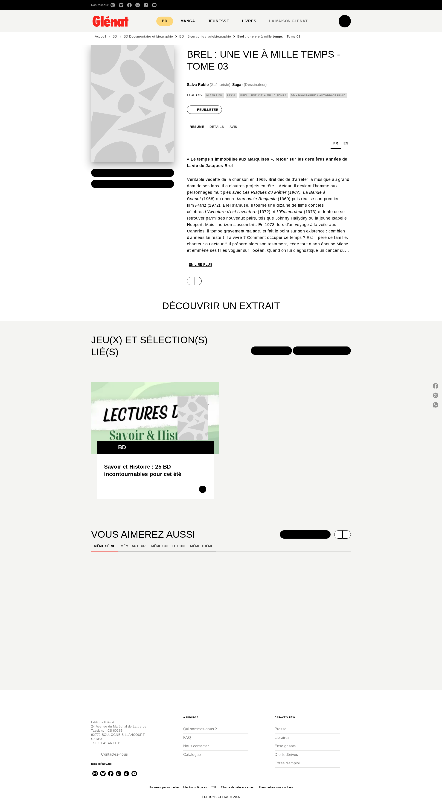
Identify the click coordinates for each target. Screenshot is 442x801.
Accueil (100, 36)
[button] (286, 5)
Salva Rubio (208, 85)
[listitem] (113, 5)
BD (115, 36)
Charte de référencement (238, 787)
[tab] (164, 21)
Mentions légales (195, 787)
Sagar (249, 85)
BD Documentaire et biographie (148, 36)
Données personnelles (164, 787)
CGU (214, 787)
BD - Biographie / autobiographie (205, 36)
